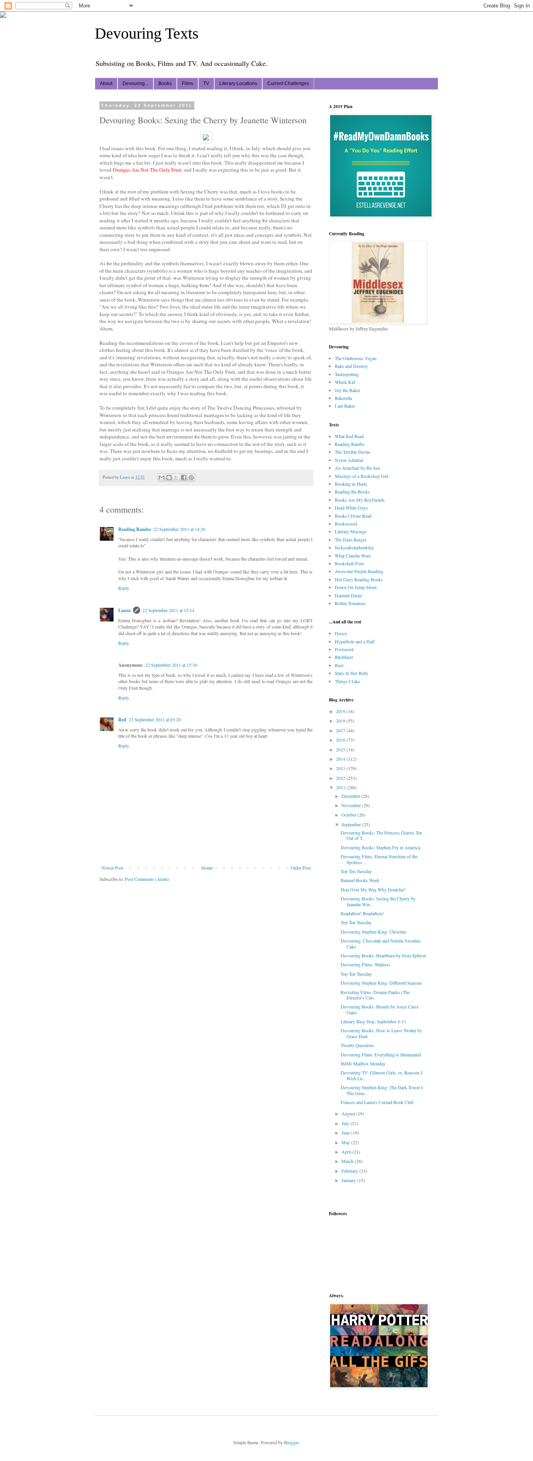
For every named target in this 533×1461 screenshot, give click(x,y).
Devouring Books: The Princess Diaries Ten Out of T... (381, 835)
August (348, 1113)
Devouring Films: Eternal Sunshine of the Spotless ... (379, 859)
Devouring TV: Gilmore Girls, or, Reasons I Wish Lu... (382, 1075)
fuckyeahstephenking (354, 547)
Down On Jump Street (356, 587)
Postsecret (344, 649)
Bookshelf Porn (349, 563)
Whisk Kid (345, 382)
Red (122, 719)
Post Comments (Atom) (147, 879)
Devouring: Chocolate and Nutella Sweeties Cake (381, 943)
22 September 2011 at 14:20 (179, 529)
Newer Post (112, 868)
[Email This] (161, 477)
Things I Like (347, 681)
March (348, 1161)
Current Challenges (288, 83)
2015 (341, 749)
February (350, 1171)
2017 (341, 730)
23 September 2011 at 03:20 (155, 719)
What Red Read (349, 436)
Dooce (341, 633)
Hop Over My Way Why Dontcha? (373, 889)
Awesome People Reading (359, 571)
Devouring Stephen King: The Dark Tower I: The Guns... (382, 1090)
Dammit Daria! (348, 595)
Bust (339, 665)
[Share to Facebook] (184, 477)
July (345, 1123)
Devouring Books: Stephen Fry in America (380, 847)
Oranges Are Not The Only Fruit (147, 169)
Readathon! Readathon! (362, 913)
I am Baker (345, 406)
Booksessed (346, 523)
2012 (341, 778)
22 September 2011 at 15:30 (171, 665)
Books (165, 83)
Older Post (301, 868)
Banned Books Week (360, 880)
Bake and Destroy (351, 366)
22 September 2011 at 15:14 (168, 610)
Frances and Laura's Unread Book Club (377, 1102)
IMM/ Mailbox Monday (363, 1063)
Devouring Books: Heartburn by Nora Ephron (383, 955)
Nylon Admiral (349, 460)
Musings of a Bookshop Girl (361, 476)
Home (207, 868)
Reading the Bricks (352, 491)
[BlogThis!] (169, 477)
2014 (341, 759)
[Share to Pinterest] (191, 477)
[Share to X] (176, 477)
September (351, 824)
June (346, 1132)
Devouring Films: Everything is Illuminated (381, 1054)
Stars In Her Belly (351, 673)
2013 (341, 768)
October (349, 814)
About (106, 83)
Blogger (291, 1442)
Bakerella (343, 398)
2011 (341, 787)
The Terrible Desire (352, 452)
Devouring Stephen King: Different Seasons (381, 983)
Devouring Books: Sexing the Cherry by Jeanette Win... (378, 901)
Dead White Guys (351, 507)
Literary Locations (238, 83)
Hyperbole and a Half (355, 641)
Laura (124, 610)
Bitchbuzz (344, 657)
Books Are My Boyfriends (360, 500)
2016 (341, 740)
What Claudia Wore (353, 555)
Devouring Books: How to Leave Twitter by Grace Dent (381, 1033)
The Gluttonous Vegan (356, 358)
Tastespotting (347, 374)
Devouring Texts (147, 33)
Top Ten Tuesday (356, 871)
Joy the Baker (347, 390)
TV (206, 83)
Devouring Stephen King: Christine (373, 931)
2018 (341, 720)
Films (187, 83)
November (351, 805)
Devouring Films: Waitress (365, 964)
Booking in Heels (351, 484)
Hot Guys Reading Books (359, 579)
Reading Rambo (134, 529)
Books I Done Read (353, 516)
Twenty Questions (357, 1045)
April (346, 1152)
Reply (123, 588)
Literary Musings (351, 531)
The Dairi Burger (350, 539)
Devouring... (135, 83)
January (349, 1180)
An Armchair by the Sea (357, 468)
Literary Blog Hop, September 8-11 (373, 1021)
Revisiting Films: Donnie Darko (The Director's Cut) (375, 995)
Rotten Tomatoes (350, 603)
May (346, 1142)
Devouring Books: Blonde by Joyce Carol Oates (379, 1009)
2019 (341, 711)
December (351, 796)
